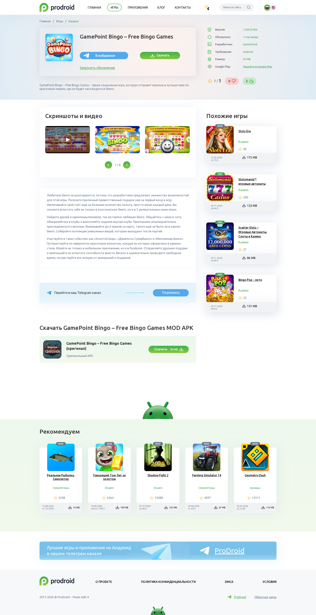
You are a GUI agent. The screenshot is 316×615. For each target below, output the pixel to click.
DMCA (229, 581)
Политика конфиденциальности (168, 581)
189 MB (124, 507)
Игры (114, 7)
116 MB (270, 507)
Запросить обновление (97, 68)
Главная (94, 7)
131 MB (252, 306)
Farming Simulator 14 (206, 475)
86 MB (251, 258)
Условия (269, 581)
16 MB (76, 507)
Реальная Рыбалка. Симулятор (61, 477)
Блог (161, 7)
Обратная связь (265, 597)
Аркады (255, 487)
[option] (67, 139)
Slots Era (244, 131)
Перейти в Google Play (257, 66)
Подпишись (171, 292)
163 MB (173, 507)
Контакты (183, 7)
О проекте (103, 581)
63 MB (222, 507)
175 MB (252, 157)
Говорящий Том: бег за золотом (109, 477)
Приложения (138, 7)
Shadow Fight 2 (158, 475)
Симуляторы (61, 487)
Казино (73, 21)
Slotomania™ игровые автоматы (252, 181)
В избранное (105, 55)
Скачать (162, 55)
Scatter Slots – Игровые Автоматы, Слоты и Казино (252, 232)
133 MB (252, 205)
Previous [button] (108, 165)
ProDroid (229, 551)
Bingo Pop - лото (250, 279)
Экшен (109, 487)
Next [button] (126, 165)
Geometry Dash (255, 475)
